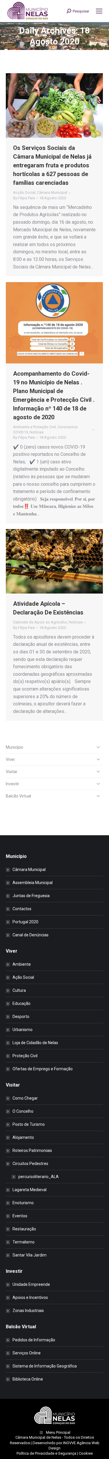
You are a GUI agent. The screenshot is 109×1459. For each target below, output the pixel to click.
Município (14, 747)
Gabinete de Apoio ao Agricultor (40, 622)
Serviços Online (26, 1353)
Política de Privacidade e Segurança (46, 1453)
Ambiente (21, 964)
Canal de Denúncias (30, 935)
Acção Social (24, 192)
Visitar (11, 771)
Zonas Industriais (28, 1310)
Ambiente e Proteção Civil (34, 427)
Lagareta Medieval (29, 1189)
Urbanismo (22, 1029)
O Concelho (22, 1111)
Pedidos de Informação (33, 1340)
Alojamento (23, 1137)
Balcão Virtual (18, 796)
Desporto (20, 1016)
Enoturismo (23, 1202)
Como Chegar (25, 1098)
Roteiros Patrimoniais (32, 1150)
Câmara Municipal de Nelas (38, 1437)
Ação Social (23, 977)
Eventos (19, 1216)
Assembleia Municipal (32, 882)
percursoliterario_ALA (38, 1176)
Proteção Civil (24, 1055)
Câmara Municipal (52, 192)
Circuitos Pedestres (30, 1163)
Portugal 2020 (25, 922)
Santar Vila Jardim (29, 1255)
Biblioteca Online (27, 1379)
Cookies (86, 1453)
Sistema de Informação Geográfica (44, 1366)
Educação (21, 1003)
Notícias (37, 432)
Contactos (21, 908)
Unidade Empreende (31, 1284)
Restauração (24, 1229)
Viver (10, 759)
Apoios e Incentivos (30, 1297)
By (24, 198)
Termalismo (23, 1242)
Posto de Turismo (28, 1124)
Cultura (19, 990)
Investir (12, 784)
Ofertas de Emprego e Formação (42, 1069)
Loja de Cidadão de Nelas (35, 1042)
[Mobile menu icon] (99, 11)
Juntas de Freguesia (31, 895)
